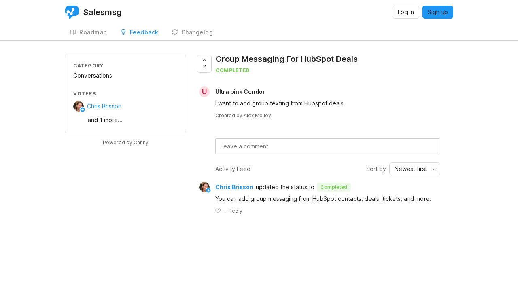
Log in (406, 11)
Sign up (438, 11)
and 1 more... (105, 119)
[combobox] (414, 168)
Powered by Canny (126, 142)
